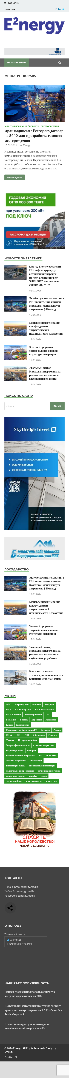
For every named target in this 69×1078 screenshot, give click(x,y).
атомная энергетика (43, 745)
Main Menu (18, 62)
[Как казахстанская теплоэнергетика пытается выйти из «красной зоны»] (15, 671)
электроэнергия (34, 780)
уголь (44, 775)
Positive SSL (11, 1056)
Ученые (10, 740)
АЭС (8, 704)
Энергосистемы (50, 126)
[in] (59, 9)
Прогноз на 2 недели (19, 943)
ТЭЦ (26, 735)
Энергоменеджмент (15, 126)
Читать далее (13, 177)
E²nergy (26, 145)
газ (40, 755)
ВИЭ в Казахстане (44, 709)
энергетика (51, 780)
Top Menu (13, 3)
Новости (34, 126)
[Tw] (63, 9)
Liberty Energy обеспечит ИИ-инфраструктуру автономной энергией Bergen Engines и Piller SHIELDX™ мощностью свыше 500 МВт (45, 275)
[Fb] (56, 9)
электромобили (14, 780)
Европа (24, 719)
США (9, 735)
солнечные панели (15, 775)
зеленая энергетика (16, 760)
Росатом (45, 729)
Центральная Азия (27, 740)
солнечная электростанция (20, 770)
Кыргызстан (22, 724)
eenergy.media (25, 891)
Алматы (36, 704)
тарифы (33, 775)
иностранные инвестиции (42, 765)
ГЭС (47, 714)
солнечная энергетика (49, 770)
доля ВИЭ (51, 755)
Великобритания (33, 714)
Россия (57, 729)
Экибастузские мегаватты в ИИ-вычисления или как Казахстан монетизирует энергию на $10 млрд (47, 303)
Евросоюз (36, 719)
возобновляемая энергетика (20, 755)
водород (31, 750)
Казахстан (50, 719)
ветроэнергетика (15, 750)
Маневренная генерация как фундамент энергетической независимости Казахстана (46, 328)
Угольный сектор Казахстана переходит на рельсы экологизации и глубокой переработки (45, 373)
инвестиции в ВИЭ (15, 765)
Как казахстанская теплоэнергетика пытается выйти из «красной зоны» (46, 675)
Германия (11, 719)
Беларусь (49, 704)
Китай (9, 724)
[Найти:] (34, 406)
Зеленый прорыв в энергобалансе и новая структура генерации (43, 350)
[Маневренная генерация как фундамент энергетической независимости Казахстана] (15, 323)
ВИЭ (8, 709)
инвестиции (36, 760)
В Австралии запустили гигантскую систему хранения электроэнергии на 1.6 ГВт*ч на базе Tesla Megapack (34, 1010)
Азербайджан (21, 704)
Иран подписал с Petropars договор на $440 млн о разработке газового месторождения (34, 135)
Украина (52, 735)
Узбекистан (39, 735)
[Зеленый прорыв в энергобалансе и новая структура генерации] (15, 347)
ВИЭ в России (13, 714)
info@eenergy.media (25, 886)
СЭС (18, 735)
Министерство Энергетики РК (21, 729)
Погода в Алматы (14, 934)
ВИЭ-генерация (23, 709)
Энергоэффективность (18, 745)
